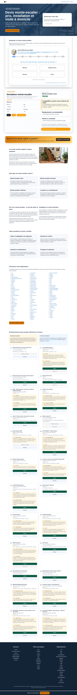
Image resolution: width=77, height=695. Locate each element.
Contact (71, 1)
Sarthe (51, 292)
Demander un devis (65, 1)
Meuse (51, 274)
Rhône (51, 291)
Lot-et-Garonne (33, 309)
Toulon (38, 668)
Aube (12, 284)
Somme (51, 300)
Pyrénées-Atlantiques (54, 288)
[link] (38, 139)
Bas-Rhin (13, 288)
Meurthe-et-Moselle (53, 273)
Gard (12, 316)
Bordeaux (38, 663)
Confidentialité (48, 82)
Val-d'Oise (52, 306)
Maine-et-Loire (33, 312)
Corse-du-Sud (14, 299)
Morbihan (51, 275)
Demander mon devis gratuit (12, 30)
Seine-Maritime (53, 296)
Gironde (13, 319)
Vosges (51, 314)
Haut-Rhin (32, 275)
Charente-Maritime (15, 295)
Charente (13, 293)
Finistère (13, 314)
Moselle (51, 277)
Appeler (54, 368)
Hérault (31, 291)
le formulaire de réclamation (49, 339)
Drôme (12, 309)
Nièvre (51, 278)
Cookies (15, 660)
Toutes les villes (16, 654)
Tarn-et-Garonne (53, 303)
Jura (31, 298)
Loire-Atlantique (33, 305)
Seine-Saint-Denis (53, 298)
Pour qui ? (9, 104)
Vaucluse (51, 310)
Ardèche (13, 281)
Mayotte (32, 319)
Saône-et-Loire (53, 295)
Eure (12, 312)
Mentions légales (15, 656)
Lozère (31, 310)
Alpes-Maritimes (14, 277)
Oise (51, 281)
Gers (12, 317)
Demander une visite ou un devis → (49, 129)
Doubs (12, 307)
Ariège (12, 282)
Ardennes (61, 658)
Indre (31, 293)
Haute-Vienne (33, 285)
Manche (32, 313)
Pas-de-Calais (52, 285)
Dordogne (13, 306)
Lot (31, 307)
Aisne (12, 274)
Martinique (32, 316)
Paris (51, 284)
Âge (24, 104)
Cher (12, 296)
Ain (12, 273)
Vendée (51, 312)
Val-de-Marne (52, 307)
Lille (38, 665)
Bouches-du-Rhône (15, 289)
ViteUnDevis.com (58, 82)
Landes (31, 300)
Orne (51, 282)
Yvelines (51, 317)
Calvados (13, 291)
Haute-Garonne (33, 278)
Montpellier (38, 660)
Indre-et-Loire (33, 295)
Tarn (50, 302)
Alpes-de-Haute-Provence (16, 278)
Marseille (38, 651)
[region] (38, 693)
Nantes (38, 658)
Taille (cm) (8, 109)
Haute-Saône (33, 284)
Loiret (31, 306)
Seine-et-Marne (53, 299)
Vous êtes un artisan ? (63, 82)
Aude (12, 285)
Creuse (12, 300)
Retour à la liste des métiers (39, 79)
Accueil (15, 649)
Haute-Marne (33, 281)
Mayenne (32, 317)
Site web (25, 356)
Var (50, 309)
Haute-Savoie (33, 282)
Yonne (51, 316)
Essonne (13, 310)
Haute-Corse (33, 277)
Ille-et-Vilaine (33, 292)
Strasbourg (38, 661)
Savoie (51, 293)
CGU (45, 82)
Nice (38, 656)
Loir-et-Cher (32, 302)
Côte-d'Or (13, 302)
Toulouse (38, 654)
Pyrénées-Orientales (54, 289)
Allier (12, 275)
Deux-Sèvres (14, 305)
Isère (31, 296)
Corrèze (13, 298)
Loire (31, 303)
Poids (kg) (26, 109)
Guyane (32, 274)
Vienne (51, 313)
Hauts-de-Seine (33, 289)
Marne (31, 314)
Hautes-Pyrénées (33, 288)
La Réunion (32, 299)
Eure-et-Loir (13, 313)
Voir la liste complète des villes (16, 322)
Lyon (38, 653)
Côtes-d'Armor (14, 303)
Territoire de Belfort (53, 305)
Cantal (12, 292)
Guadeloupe (32, 273)
